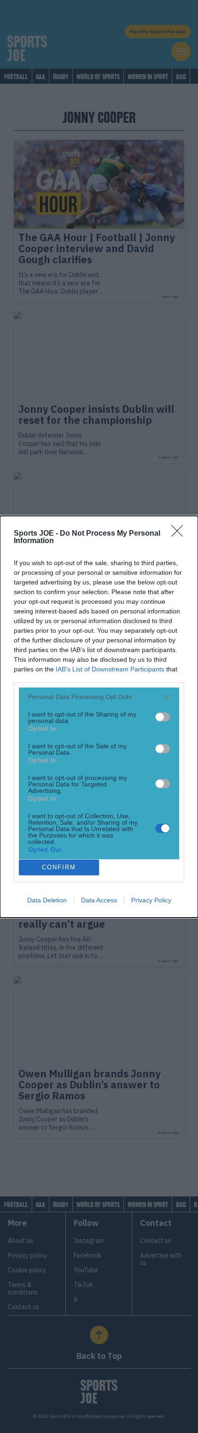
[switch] (162, 717)
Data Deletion (47, 900)
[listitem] (99, 697)
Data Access (99, 900)
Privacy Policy (151, 900)
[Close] (180, 534)
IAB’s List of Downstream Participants (110, 669)
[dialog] (99, 717)
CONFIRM (59, 867)
